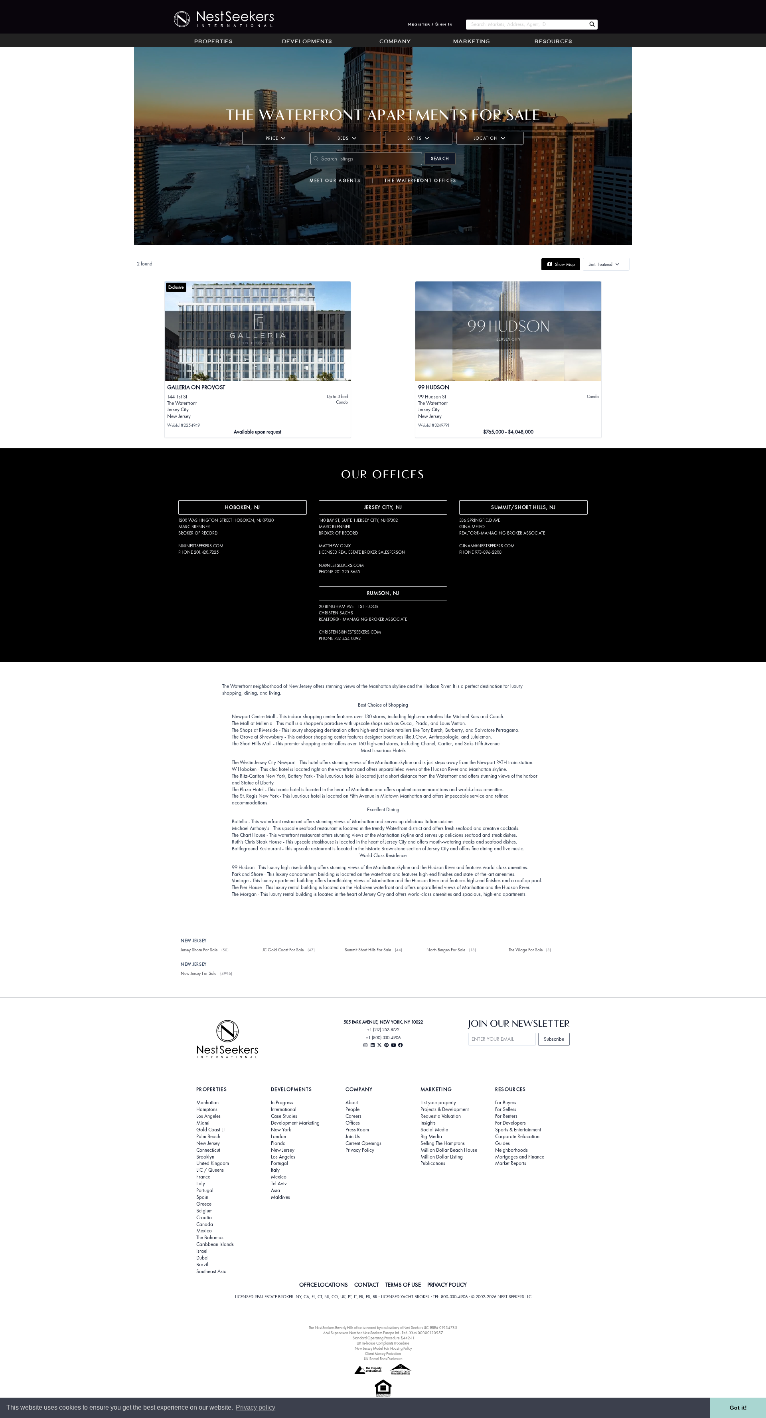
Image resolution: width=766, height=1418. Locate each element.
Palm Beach (208, 1136)
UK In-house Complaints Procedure (383, 1343)
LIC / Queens (210, 1170)
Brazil (202, 1265)
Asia (275, 1190)
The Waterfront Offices (420, 180)
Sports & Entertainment (518, 1130)
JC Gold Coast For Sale (283, 950)
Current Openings (363, 1143)
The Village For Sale (526, 950)
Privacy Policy (359, 1150)
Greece (203, 1204)
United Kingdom (212, 1163)
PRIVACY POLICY (447, 1284)
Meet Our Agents (335, 180)
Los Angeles (208, 1116)
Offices (352, 1123)
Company (395, 42)
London (278, 1136)
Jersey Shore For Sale (199, 950)
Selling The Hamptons (443, 1143)
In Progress (282, 1102)
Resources (553, 42)
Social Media (434, 1130)
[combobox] (526, 25)
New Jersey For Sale (198, 973)
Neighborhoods (511, 1150)
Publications (433, 1163)
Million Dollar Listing (442, 1157)
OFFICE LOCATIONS (323, 1284)
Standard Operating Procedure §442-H (383, 1338)
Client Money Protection (383, 1353)
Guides (502, 1143)
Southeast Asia (211, 1271)
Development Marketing (295, 1123)
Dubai (202, 1258)
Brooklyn (205, 1157)
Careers (353, 1116)
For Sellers (505, 1109)
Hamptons (206, 1109)
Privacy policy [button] (255, 1407)
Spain (202, 1197)
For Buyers (505, 1102)
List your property (438, 1102)
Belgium (204, 1211)
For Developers (510, 1123)
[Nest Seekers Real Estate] (219, 19)
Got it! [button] (738, 1407)
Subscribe (554, 1039)
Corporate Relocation (517, 1136)
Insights (428, 1123)
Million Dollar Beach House (449, 1150)
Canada (204, 1224)
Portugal (204, 1190)
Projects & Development (445, 1109)
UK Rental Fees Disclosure (383, 1358)
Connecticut (208, 1150)
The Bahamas (209, 1237)
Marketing (471, 42)
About (351, 1102)
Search (440, 158)
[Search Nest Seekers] (592, 24)
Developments (307, 42)
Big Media (431, 1136)
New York (281, 1130)
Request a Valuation (441, 1116)
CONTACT (366, 1284)
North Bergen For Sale (445, 950)
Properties (213, 42)
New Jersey (208, 1143)
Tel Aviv (279, 1183)
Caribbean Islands (215, 1244)
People (352, 1109)
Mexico (204, 1231)
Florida (278, 1143)
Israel (201, 1251)
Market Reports (510, 1163)
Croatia (204, 1217)
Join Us (352, 1136)
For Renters (506, 1116)
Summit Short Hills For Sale (368, 950)
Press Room (357, 1130)
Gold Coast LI (210, 1130)
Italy (200, 1183)
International (283, 1109)
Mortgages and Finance (519, 1157)
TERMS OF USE (403, 1284)
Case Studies (284, 1116)
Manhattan (207, 1102)
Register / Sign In (430, 24)
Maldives (280, 1197)
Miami (202, 1123)
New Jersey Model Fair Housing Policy (383, 1348)
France (203, 1177)
